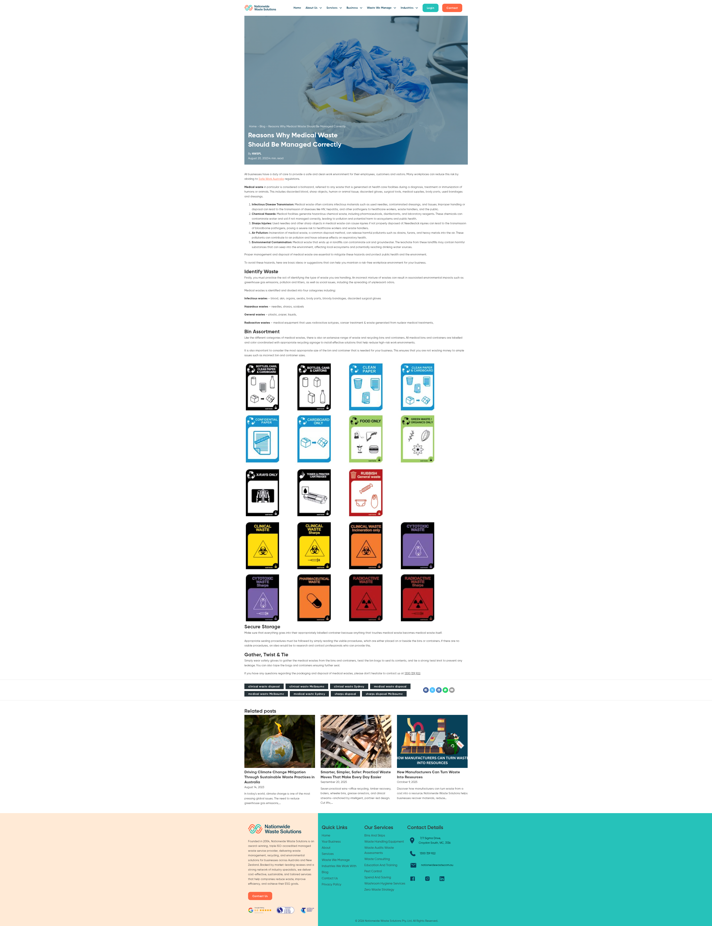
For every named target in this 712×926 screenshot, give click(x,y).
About (326, 847)
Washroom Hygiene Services (384, 883)
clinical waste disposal (264, 686)
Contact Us (260, 896)
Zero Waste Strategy (379, 889)
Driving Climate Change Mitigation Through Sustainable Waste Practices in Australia (279, 777)
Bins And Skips (374, 835)
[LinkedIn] (439, 690)
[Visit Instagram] (427, 878)
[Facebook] (426, 690)
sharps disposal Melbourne (384, 694)
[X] (432, 690)
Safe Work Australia (271, 179)
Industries (407, 7)
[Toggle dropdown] (320, 7)
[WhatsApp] (445, 690)
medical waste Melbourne (266, 694)
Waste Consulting (377, 859)
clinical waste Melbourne (306, 686)
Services (332, 7)
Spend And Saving (377, 877)
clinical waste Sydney (349, 686)
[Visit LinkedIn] (442, 878)
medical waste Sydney (309, 694)
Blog (262, 126)
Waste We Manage (379, 7)
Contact (452, 8)
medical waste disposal (390, 686)
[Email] (452, 690)
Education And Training (380, 865)
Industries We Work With (339, 866)
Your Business (331, 841)
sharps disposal (345, 694)
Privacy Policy (331, 884)
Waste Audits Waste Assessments (379, 850)
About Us (311, 7)
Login (430, 8)
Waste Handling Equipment (384, 841)
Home (297, 7)
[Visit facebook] (412, 878)
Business (352, 7)
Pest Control (373, 871)
